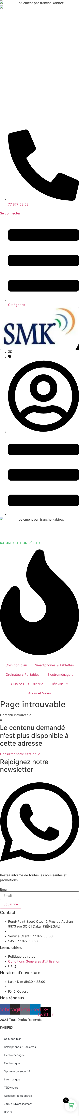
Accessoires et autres (18, 1095)
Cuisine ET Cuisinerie (27, 684)
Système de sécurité (17, 1071)
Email (4, 889)
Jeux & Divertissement (18, 1103)
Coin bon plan (16, 665)
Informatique (12, 1079)
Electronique (12, 1063)
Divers (8, 1112)
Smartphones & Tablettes (54, 665)
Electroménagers (60, 674)
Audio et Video (39, 693)
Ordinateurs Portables (22, 674)
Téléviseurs (59, 684)
